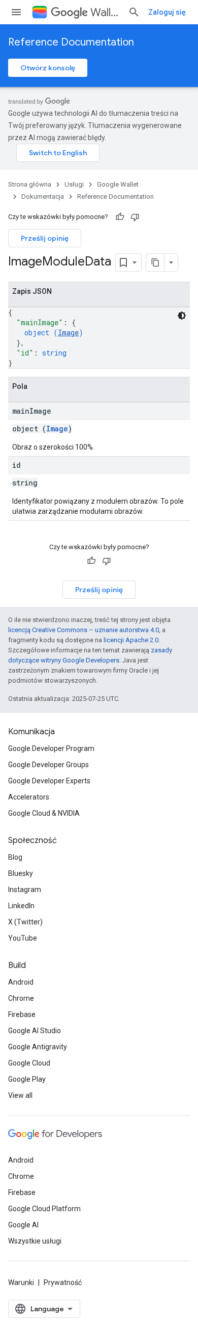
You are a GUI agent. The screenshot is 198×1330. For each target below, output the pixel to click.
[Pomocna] (119, 217)
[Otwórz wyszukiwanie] (134, 12)
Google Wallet (118, 184)
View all (20, 1095)
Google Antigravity (37, 1047)
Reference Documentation (71, 42)
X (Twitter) (25, 922)
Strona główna (29, 184)
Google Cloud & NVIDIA (44, 813)
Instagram (24, 889)
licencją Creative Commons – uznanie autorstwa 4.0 (83, 630)
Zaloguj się (167, 12)
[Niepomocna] (135, 217)
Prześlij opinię (45, 238)
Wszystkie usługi (34, 1241)
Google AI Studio (34, 1031)
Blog (15, 857)
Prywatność (63, 1282)
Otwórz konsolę (47, 67)
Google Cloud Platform (44, 1209)
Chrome (21, 998)
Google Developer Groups (48, 765)
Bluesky (20, 873)
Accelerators (28, 797)
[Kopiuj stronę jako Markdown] (155, 262)
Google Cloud (29, 1063)
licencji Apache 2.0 (131, 640)
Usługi (74, 184)
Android (21, 982)
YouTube (22, 938)
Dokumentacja (42, 196)
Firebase (22, 1014)
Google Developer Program (51, 748)
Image (68, 332)
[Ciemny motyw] (182, 315)
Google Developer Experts (49, 781)
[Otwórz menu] (16, 12)
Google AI (23, 1225)
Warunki (21, 1282)
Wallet (105, 12)
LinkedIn (21, 906)
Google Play (27, 1079)
